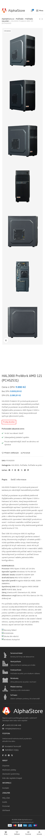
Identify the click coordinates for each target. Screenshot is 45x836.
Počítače (19, 19)
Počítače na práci (35, 465)
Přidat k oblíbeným (11, 453)
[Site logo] (13, 10)
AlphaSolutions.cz (26, 822)
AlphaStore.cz (8, 19)
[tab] (4, 480)
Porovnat (26, 453)
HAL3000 (15, 465)
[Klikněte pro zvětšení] (5, 340)
